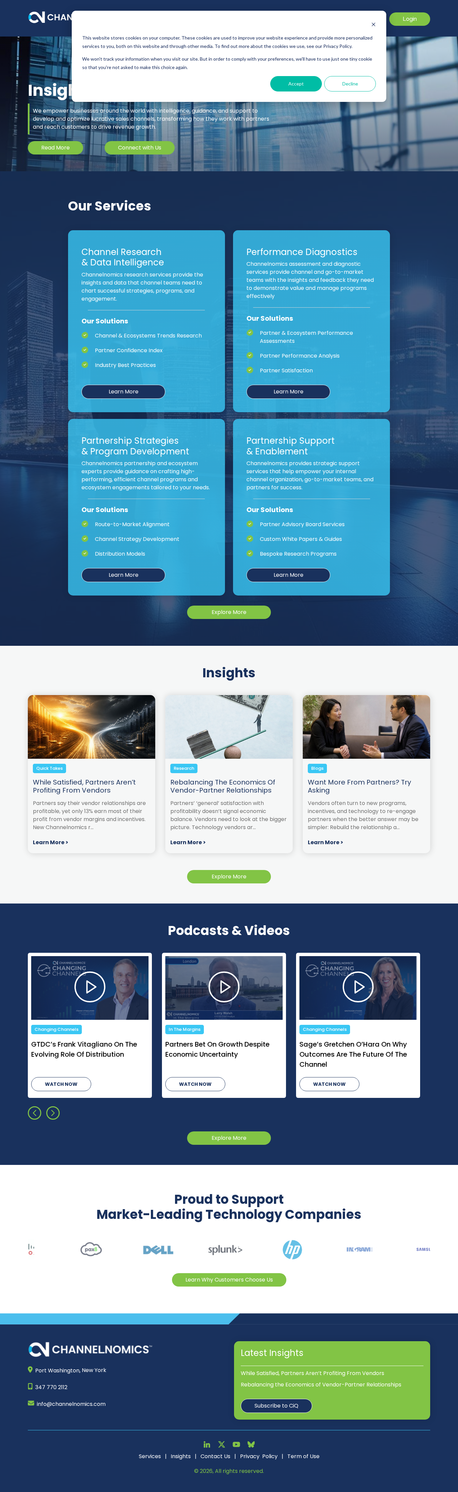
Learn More (123, 391)
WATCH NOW (61, 1084)
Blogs (317, 768)
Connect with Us (139, 147)
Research (184, 768)
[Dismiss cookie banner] (373, 25)
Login (410, 19)
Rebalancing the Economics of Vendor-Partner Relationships (321, 1384)
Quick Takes (49, 768)
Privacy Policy (259, 1456)
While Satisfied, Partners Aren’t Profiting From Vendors (312, 1373)
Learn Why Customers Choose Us (229, 1280)
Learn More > (50, 842)
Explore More (229, 612)
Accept (296, 83)
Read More (55, 147)
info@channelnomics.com (71, 1404)
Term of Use (303, 1456)
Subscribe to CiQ (276, 1406)
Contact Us (215, 1456)
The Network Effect (190, 1029)
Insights (181, 1456)
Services (150, 1456)
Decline (350, 83)
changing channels (56, 1029)
